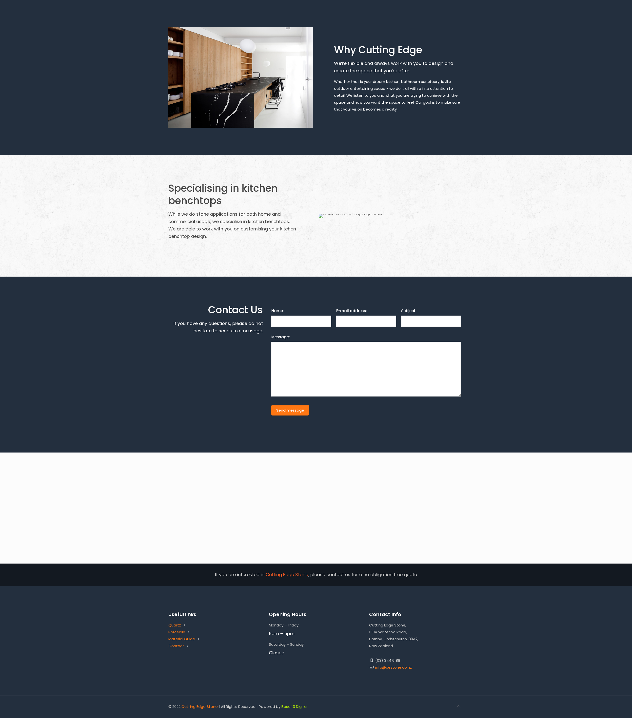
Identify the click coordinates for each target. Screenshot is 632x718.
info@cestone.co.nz (393, 667)
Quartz (174, 625)
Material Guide (181, 639)
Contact (176, 645)
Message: (280, 337)
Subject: (408, 310)
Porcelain (176, 632)
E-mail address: (351, 310)
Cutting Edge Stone (199, 706)
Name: (277, 310)
